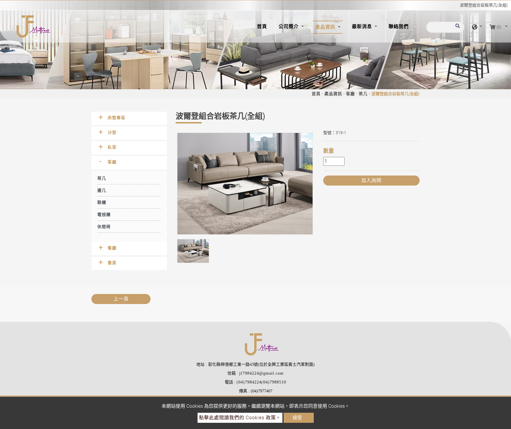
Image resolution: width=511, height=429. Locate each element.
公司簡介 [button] (289, 26)
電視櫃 (104, 214)
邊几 (101, 190)
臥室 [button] (112, 147)
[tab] (129, 118)
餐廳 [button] (112, 248)
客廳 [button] (112, 162)
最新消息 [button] (362, 26)
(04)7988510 (273, 382)
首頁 (263, 26)
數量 (328, 151)
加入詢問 (371, 180)
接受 (297, 417)
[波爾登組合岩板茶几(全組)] (245, 183)
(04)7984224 (249, 382)
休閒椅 (104, 226)
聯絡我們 (399, 26)
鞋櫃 (101, 202)
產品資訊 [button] (326, 27)
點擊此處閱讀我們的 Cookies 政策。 (240, 417)
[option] (245, 184)
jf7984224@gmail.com (261, 373)
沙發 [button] (112, 132)
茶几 (363, 93)
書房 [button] (112, 262)
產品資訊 (333, 93)
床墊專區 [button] (116, 117)
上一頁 (121, 299)
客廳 (350, 93)
